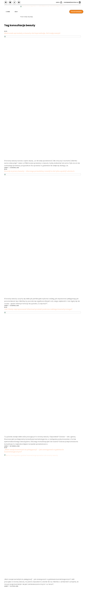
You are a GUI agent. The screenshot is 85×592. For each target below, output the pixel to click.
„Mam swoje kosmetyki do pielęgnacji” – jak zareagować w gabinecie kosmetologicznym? (34, 450)
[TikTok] (14, 2)
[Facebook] (5, 2)
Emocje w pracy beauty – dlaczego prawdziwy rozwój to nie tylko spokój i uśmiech (39, 171)
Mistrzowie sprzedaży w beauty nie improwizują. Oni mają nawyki (32, 33)
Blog (5, 31)
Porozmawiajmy (76, 11)
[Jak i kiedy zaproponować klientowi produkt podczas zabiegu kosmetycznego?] (42, 373)
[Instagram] (10, 2)
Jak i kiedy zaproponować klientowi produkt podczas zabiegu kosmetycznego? (38, 309)
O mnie (8, 11)
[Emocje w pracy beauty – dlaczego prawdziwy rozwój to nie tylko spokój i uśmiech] (42, 235)
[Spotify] (19, 2)
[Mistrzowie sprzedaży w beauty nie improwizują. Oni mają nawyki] (42, 98)
